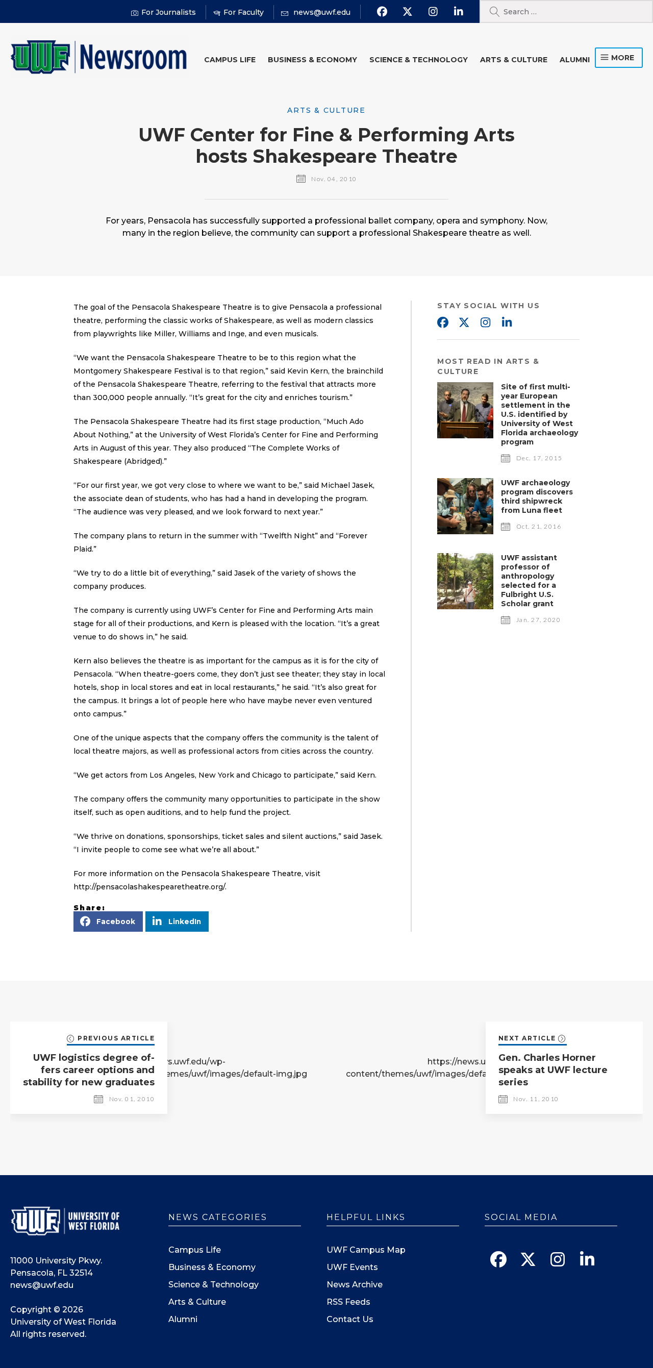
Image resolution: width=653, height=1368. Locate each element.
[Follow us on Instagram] (432, 12)
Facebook (442, 323)
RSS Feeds (348, 1302)
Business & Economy (312, 59)
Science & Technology (418, 59)
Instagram (485, 323)
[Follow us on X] (407, 12)
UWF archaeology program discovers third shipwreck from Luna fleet (537, 496)
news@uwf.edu (41, 1285)
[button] (108, 921)
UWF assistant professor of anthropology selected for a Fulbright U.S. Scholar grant (529, 580)
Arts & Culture (513, 59)
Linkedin (506, 323)
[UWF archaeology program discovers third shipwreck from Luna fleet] (465, 531)
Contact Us (349, 1319)
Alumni (575, 59)
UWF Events (352, 1267)
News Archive (354, 1284)
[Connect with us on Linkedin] (458, 12)
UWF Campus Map (366, 1250)
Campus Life (230, 59)
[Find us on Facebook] (381, 12)
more (622, 57)
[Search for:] (566, 11)
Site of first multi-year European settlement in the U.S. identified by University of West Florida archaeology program (539, 414)
